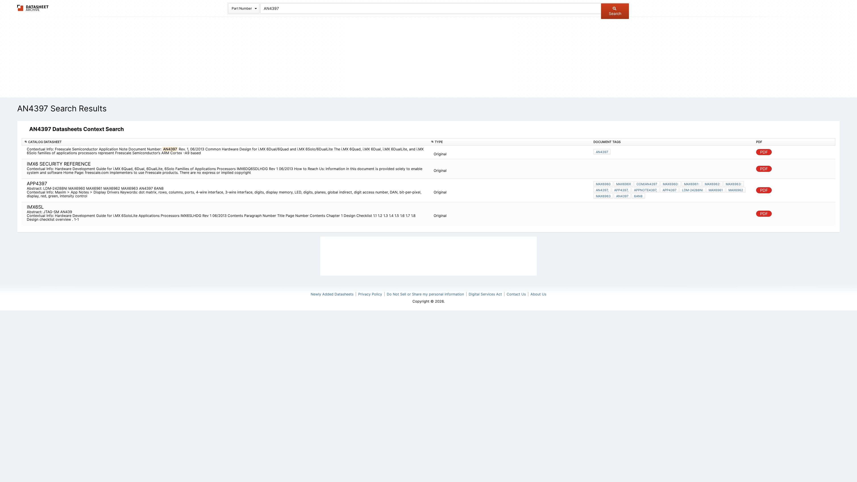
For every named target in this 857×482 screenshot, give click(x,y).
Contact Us (516, 294)
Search (615, 13)
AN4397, (602, 190)
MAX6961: (691, 184)
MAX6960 (603, 184)
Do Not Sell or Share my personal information (425, 294)
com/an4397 (647, 184)
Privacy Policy (370, 294)
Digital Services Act (485, 294)
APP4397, (621, 190)
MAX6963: (733, 184)
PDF (764, 152)
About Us (538, 294)
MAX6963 (603, 196)
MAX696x (623, 184)
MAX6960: (670, 184)
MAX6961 (716, 190)
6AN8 (638, 196)
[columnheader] (225, 142)
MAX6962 (735, 190)
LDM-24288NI (692, 190)
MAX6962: (712, 184)
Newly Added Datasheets (332, 294)
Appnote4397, (645, 190)
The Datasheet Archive (33, 8)
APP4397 (669, 190)
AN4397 (602, 152)
